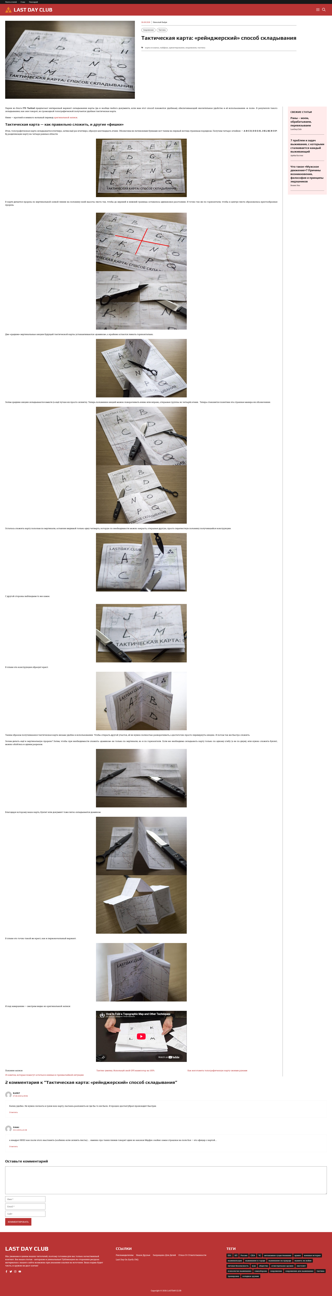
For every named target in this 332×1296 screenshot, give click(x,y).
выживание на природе (279, 1260)
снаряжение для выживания (299, 1271)
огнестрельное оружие (282, 1266)
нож (254, 1266)
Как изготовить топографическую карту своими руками (217, 1070)
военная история (312, 1255)
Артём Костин (296, 155)
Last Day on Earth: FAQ (127, 1259)
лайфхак (164, 47)
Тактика (162, 30)
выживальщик (235, 1260)
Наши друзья (143, 1255)
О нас (23, 2)
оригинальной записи (65, 117)
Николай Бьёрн (160, 22)
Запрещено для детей (164, 1255)
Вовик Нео (295, 185)
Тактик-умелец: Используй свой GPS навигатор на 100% (125, 1070)
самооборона (261, 1271)
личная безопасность (238, 1266)
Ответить (13, 1112)
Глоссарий (33, 2)
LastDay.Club (296, 129)
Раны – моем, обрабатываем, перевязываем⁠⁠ (301, 121)
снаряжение (191, 47)
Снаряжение (148, 30)
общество (263, 1266)
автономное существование (277, 1255)
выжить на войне (303, 1260)
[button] (324, 9)
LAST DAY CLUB (33, 10)
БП (236, 1255)
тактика (201, 47)
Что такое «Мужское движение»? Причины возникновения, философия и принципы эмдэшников (306, 174)
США (253, 1255)
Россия (244, 1255)
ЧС (259, 1255)
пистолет (301, 1266)
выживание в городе (255, 1260)
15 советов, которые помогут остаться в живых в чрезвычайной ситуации (44, 1074)
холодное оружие (250, 1276)
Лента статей (11, 2)
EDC (229, 1255)
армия (298, 1255)
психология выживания (239, 1271)
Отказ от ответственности (192, 1255)
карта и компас (152, 47)
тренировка (233, 1276)
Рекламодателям (124, 1255)
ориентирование (177, 47)
